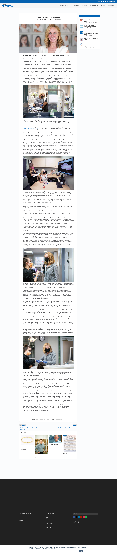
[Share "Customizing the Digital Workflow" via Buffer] (44, 419)
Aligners (96, 22)
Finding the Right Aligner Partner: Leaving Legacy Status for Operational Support (91, 33)
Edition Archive (111, 5)
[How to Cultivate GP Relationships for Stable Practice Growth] (81, 39)
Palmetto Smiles (60, 63)
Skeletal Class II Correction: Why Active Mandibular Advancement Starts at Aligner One (90, 26)
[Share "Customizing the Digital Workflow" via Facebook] (37, 419)
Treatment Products (64, 5)
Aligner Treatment (91, 22)
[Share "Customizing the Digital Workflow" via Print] (49, 419)
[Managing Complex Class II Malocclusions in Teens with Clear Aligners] (81, 19)
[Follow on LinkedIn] (79, 517)
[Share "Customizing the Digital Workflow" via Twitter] (39, 419)
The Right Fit (37, 456)
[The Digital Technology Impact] (55, 439)
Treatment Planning (92, 47)
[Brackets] (69, 443)
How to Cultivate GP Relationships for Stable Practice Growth (91, 39)
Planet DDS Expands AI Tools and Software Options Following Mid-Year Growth (91, 45)
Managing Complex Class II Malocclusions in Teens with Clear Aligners (90, 20)
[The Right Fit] (41, 444)
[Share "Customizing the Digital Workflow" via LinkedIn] (42, 419)
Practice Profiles (50, 19)
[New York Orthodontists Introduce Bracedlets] (27, 440)
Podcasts (90, 35)
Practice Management (94, 5)
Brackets (44, 19)
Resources (103, 5)
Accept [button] (81, 551)
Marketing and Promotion (93, 40)
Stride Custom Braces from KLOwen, (31, 128)
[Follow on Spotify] (86, 517)
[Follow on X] (76, 517)
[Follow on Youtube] (81, 517)
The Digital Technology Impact (55, 444)
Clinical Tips (84, 5)
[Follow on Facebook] (74, 517)
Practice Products (75, 5)
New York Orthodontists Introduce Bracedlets (26, 448)
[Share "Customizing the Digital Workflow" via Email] (47, 419)
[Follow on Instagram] (84, 517)
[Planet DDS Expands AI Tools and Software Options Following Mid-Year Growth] (81, 44)
